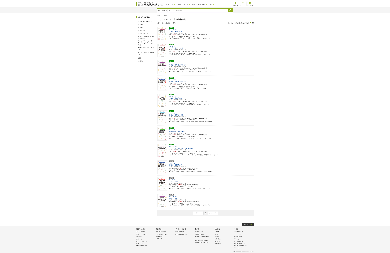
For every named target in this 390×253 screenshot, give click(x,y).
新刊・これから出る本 (198, 4)
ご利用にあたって (238, 231)
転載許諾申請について (200, 234)
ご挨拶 (216, 234)
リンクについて (238, 248)
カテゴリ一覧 (169, 4)
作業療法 (141, 27)
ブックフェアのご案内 (161, 234)
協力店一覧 (139, 239)
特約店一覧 (139, 236)
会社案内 (217, 231)
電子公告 (236, 239)
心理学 (141, 61)
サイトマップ (237, 234)
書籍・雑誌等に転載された (202, 241)
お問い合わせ (218, 239)
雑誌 (211, 4)
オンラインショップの (141, 242)
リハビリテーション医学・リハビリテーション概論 (146, 42)
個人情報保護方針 (238, 241)
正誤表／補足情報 (140, 231)
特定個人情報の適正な (240, 244)
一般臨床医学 (143, 33)
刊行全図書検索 (238, 236)
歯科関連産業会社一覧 (181, 234)
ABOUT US (217, 241)
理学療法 (141, 24)
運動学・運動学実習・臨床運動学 (146, 37)
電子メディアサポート (141, 234)
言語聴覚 (141, 30)
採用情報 (217, 236)
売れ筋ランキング (183, 4)
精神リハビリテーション (146, 48)
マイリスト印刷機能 (161, 231)
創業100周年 (218, 243)
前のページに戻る (162, 15)
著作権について (199, 231)
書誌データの (160, 237)
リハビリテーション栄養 (146, 53)
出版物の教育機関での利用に (202, 237)
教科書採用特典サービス (142, 245)
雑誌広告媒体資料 (179, 231)
